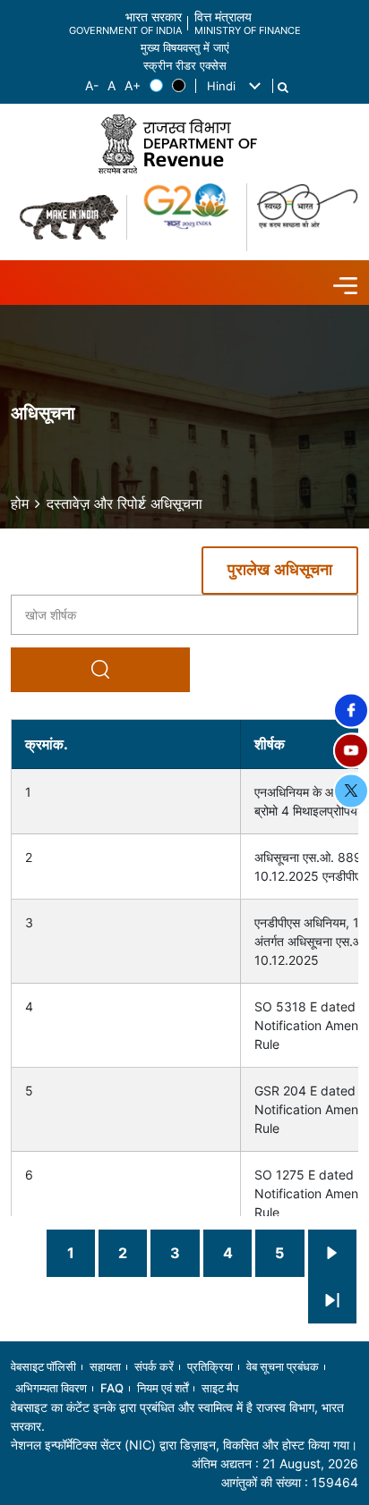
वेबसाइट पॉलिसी (43, 1366)
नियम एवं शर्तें (162, 1388)
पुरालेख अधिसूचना (279, 570)
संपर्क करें (154, 1366)
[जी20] (187, 217)
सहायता (105, 1366)
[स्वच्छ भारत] (307, 217)
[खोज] (283, 87)
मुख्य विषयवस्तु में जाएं (185, 48)
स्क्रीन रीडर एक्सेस (185, 65)
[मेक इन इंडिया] (69, 217)
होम (20, 503)
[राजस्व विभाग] (184, 143)
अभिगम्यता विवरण (51, 1388)
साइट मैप (220, 1388)
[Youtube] (351, 750)
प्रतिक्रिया (210, 1366)
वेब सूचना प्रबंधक (282, 1366)
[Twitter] (351, 790)
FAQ (112, 1388)
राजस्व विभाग (285, 1407)
